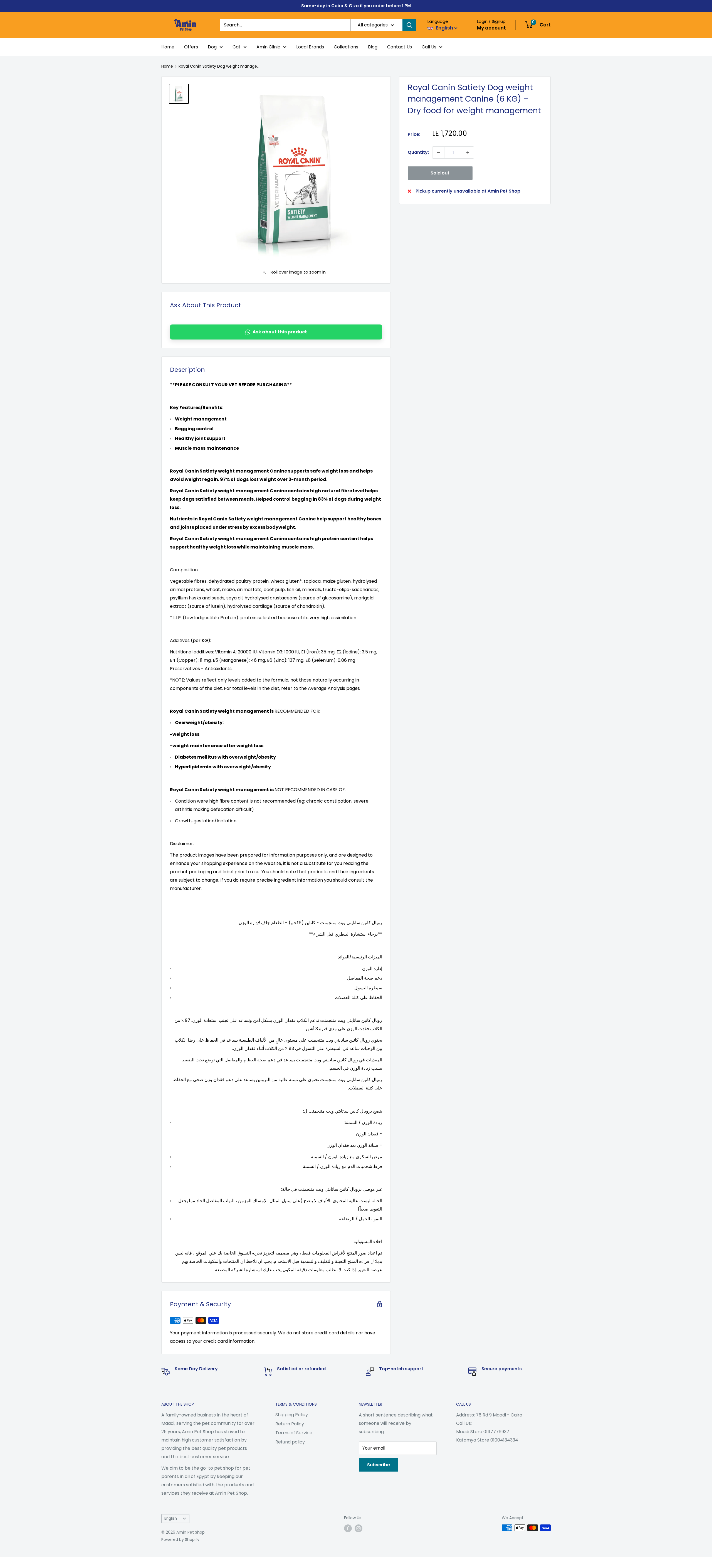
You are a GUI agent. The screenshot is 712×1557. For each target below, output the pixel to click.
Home (167, 47)
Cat (237, 47)
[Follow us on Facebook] (348, 1528)
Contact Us (399, 47)
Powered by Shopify (180, 1539)
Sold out (440, 173)
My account (491, 27)
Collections (346, 47)
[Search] (409, 25)
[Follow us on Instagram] (358, 1528)
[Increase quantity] (468, 152)
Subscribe (378, 1465)
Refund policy (290, 1442)
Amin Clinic (268, 47)
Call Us (429, 47)
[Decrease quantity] (438, 152)
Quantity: (418, 152)
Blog (372, 47)
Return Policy (289, 1424)
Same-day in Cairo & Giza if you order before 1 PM (356, 6)
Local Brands (310, 47)
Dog (212, 47)
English (170, 1518)
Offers (191, 47)
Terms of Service (293, 1433)
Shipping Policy (291, 1414)
